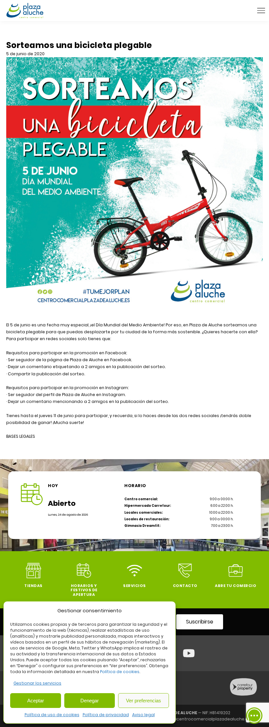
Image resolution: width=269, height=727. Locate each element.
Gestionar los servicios (37, 683)
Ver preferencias (143, 700)
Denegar (89, 700)
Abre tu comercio (235, 585)
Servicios (134, 585)
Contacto (185, 585)
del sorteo (157, 401)
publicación (133, 401)
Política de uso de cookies (52, 714)
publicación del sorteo (141, 366)
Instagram (113, 394)
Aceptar (35, 700)
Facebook (120, 360)
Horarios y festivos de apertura (84, 590)
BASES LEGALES (20, 436)
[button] (261, 10)
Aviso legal (143, 714)
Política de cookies (119, 671)
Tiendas (33, 585)
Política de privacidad (106, 714)
